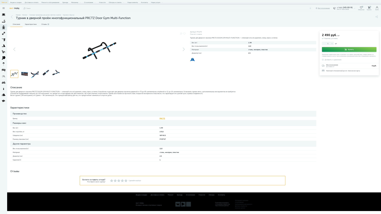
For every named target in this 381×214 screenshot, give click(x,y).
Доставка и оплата (31, 2)
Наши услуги (155, 2)
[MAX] (188, 204)
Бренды (65, 2)
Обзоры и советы (115, 2)
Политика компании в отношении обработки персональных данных (222, 204)
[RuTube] (183, 204)
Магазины (74, 2)
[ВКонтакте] (177, 204)
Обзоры (211, 195)
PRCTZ (162, 118)
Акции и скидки (16, 2)
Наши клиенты (132, 2)
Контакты (144, 2)
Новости (102, 2)
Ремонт (170, 195)
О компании (88, 2)
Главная (4, 2)
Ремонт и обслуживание (50, 2)
